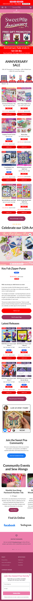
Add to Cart (9, 114)
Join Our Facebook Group (16, 455)
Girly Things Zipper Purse (24, 103)
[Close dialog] (30, 575)
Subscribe (16, 593)
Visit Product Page (16, 317)
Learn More (14, 510)
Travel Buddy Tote (9, 167)
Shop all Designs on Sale (16, 218)
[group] (16, 29)
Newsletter (20, 565)
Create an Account (6, 565)
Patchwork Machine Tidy (9, 103)
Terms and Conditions (6, 562)
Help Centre (20, 560)
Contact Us (20, 562)
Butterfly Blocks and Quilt (9, 200)
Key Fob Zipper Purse (14, 268)
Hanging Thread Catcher (8, 134)
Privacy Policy (4, 560)
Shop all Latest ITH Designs (16, 398)
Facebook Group (17, 542)
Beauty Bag (24, 134)
